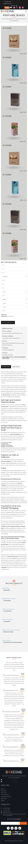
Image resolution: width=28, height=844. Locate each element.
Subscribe (23, 823)
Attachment (4, 314)
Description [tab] (6, 366)
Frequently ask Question (6, 796)
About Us (3, 788)
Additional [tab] (16, 366)
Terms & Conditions (5, 794)
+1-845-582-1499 (7, 1)
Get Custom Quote (8, 322)
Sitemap (2, 800)
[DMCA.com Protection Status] (7, 832)
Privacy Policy (4, 792)
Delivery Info (3, 790)
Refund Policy (4, 798)
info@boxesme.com (7, 3)
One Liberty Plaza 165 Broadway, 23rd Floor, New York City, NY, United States (14, 814)
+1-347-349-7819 (6, 810)
